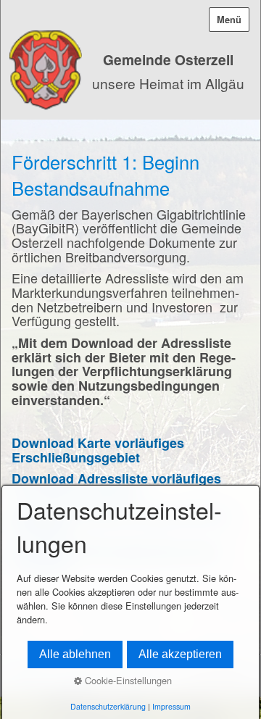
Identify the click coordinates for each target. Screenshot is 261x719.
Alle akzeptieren (180, 654)
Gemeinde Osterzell (168, 59)
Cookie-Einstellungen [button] (127, 680)
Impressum (171, 706)
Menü (229, 19)
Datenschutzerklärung (108, 706)
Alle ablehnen (75, 654)
